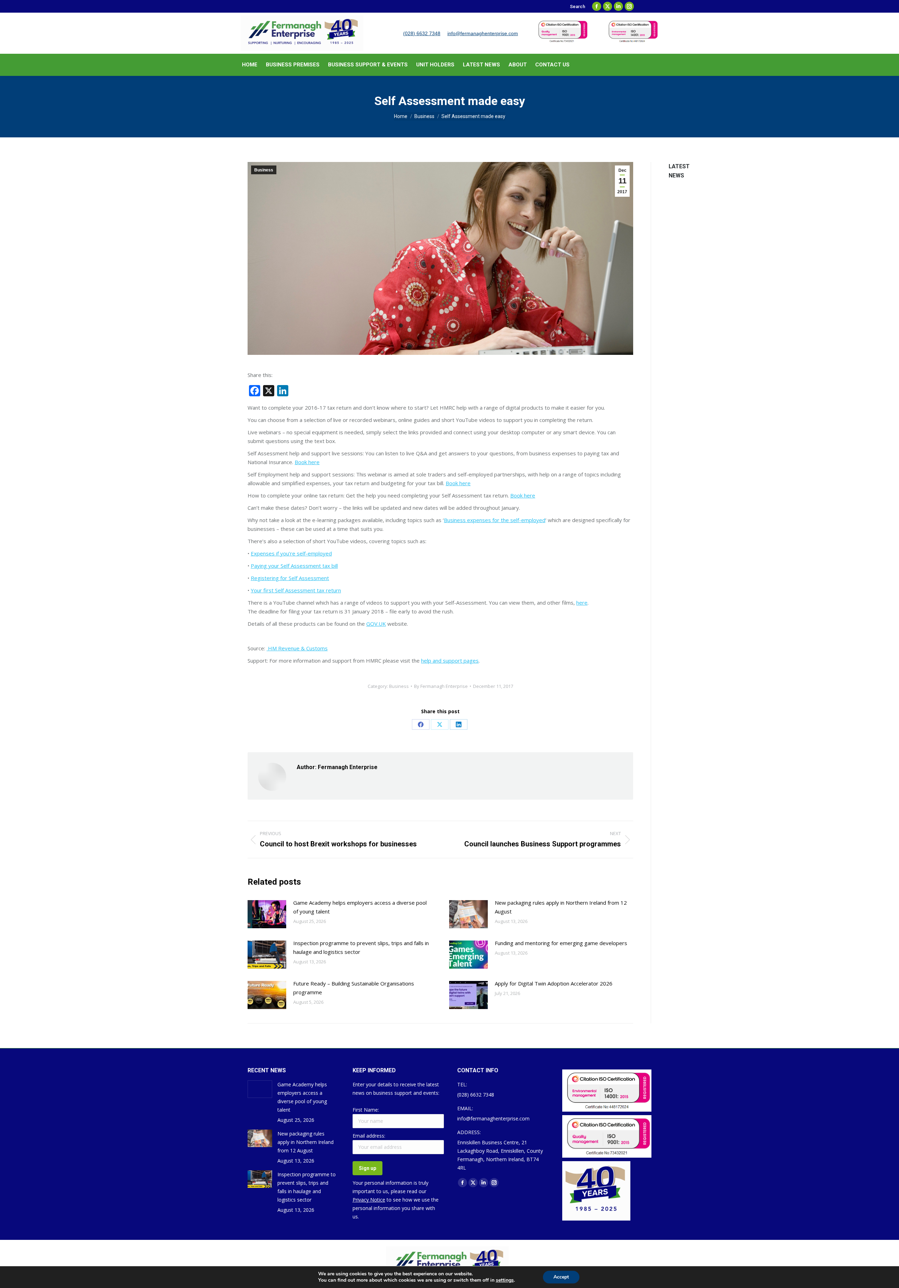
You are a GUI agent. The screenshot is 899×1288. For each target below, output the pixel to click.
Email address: (369, 1135)
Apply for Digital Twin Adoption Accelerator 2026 (553, 983)
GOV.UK (376, 623)
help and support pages (450, 660)
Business (263, 170)
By (441, 686)
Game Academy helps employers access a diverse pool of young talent (360, 907)
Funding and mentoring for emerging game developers (561, 943)
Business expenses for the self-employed (494, 519)
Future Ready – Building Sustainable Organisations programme (353, 988)
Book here (307, 462)
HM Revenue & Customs (297, 648)
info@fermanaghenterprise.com (482, 33)
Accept (561, 1277)
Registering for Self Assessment (290, 577)
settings (505, 1280)
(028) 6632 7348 (421, 33)
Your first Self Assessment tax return (296, 590)
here (582, 602)
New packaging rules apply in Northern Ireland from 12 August (561, 907)
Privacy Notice (369, 1199)
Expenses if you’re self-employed (291, 553)
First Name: (366, 1109)
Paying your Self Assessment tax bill (294, 565)
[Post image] (267, 914)
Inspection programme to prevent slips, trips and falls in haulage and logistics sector (361, 947)
